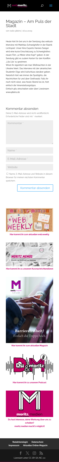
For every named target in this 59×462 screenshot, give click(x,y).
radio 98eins (15, 31)
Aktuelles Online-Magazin (35, 445)
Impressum (14, 445)
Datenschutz (37, 442)
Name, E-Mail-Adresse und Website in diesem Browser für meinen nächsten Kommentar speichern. (29, 177)
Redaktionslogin (20, 442)
